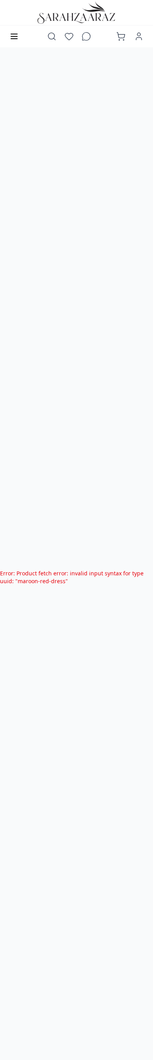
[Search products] (52, 36)
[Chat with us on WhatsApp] (86, 36)
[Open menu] (14, 36)
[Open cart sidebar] (121, 36)
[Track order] (103, 36)
